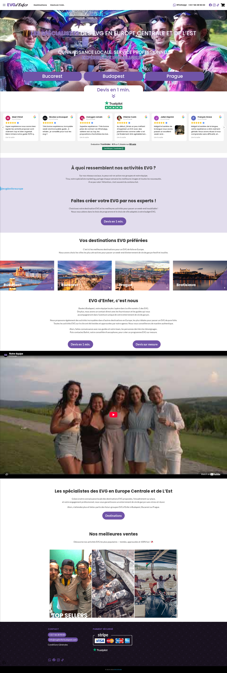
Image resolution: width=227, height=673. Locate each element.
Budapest (113, 76)
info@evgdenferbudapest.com (63, 639)
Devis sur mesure (147, 344)
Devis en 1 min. (57, 5)
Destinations (40, 5)
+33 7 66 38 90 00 (196, 5)
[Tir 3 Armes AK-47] (71, 584)
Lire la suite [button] (47, 137)
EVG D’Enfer (118, 669)
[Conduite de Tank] (113, 584)
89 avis (132, 144)
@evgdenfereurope (12, 188)
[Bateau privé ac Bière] (156, 584)
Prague (175, 76)
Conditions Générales (58, 644)
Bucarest (52, 76)
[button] (224, 127)
